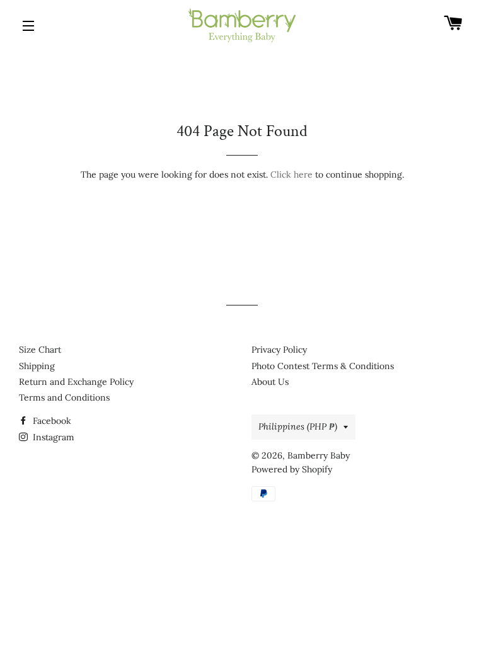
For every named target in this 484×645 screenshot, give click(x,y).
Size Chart (40, 349)
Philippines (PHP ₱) (297, 426)
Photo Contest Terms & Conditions (322, 366)
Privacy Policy (279, 349)
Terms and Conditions (64, 397)
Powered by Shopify (291, 469)
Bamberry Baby (318, 455)
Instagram (52, 437)
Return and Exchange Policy (76, 381)
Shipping (37, 366)
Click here (291, 174)
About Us (270, 381)
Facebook (50, 420)
